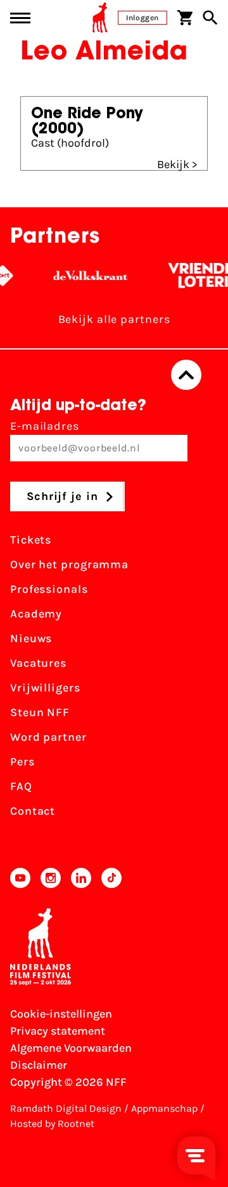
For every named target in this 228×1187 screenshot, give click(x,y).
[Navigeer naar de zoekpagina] (210, 17)
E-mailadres (44, 426)
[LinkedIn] (81, 878)
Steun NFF (40, 712)
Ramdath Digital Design (66, 1108)
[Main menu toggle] (20, 18)
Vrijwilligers (45, 688)
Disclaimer (38, 1065)
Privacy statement (57, 1031)
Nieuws (31, 638)
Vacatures (38, 663)
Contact (32, 811)
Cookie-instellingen (61, 1014)
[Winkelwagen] (185, 17)
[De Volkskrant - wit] (86, 275)
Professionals (49, 589)
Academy (36, 614)
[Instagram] (51, 878)
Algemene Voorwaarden (71, 1048)
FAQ (21, 786)
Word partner (48, 737)
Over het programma (69, 564)
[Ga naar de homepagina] (100, 18)
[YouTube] (20, 878)
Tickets (30, 540)
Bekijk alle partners (114, 319)
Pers (22, 762)
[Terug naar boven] (186, 375)
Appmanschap (164, 1108)
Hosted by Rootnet (52, 1123)
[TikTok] (111, 878)
